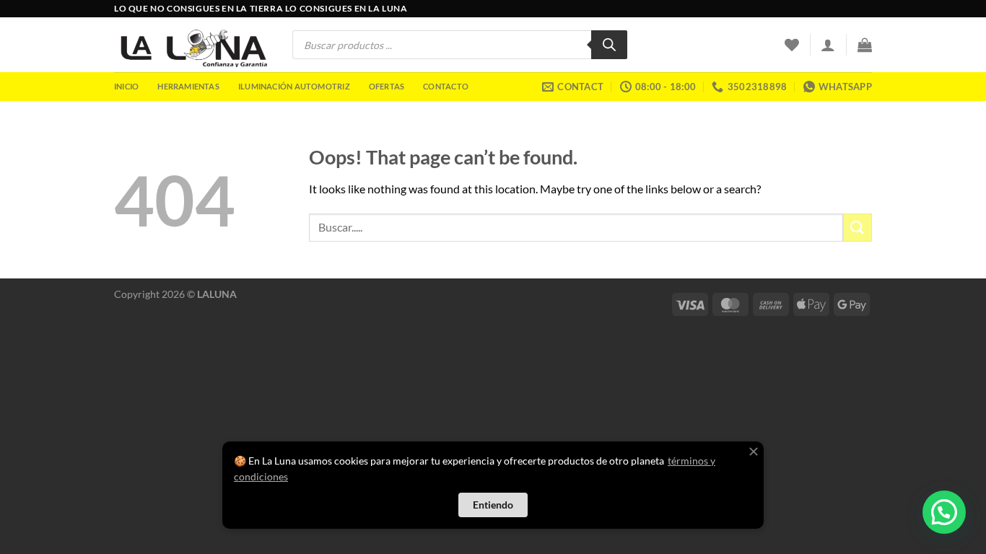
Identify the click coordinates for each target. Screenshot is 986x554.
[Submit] (857, 228)
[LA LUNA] (192, 44)
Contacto (445, 86)
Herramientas (188, 86)
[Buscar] (609, 44)
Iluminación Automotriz (294, 86)
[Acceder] (828, 45)
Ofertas (387, 86)
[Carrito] (865, 45)
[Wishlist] (792, 45)
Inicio (126, 86)
